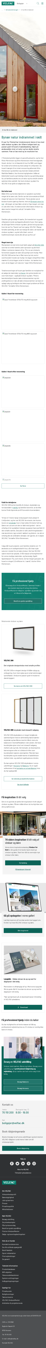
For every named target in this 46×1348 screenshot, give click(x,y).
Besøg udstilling (8, 1219)
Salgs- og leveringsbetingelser (13, 1234)
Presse (4, 1203)
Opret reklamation (9, 1253)
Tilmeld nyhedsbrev (23, 1173)
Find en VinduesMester (10, 1231)
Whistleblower (7, 1209)
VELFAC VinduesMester (11, 1300)
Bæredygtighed (8, 1197)
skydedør (12, 523)
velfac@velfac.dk (12, 1339)
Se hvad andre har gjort (12, 10)
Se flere (23, 486)
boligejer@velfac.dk (13, 1123)
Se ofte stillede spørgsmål (12, 1247)
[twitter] (17, 1163)
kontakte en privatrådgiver (27, 768)
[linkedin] (23, 1163)
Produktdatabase (8, 1269)
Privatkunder (7, 1291)
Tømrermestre (7, 1297)
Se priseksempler (8, 1222)
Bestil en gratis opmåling (11, 1228)
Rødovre (25, 766)
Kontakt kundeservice (10, 1244)
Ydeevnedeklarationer (10, 1275)
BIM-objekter (7, 1272)
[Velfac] (8, 3)
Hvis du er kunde (8, 1241)
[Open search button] (38, 3)
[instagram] (34, 1163)
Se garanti (6, 1259)
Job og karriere (8, 1200)
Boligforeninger (8, 1294)
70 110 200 (8, 1112)
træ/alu (15, 507)
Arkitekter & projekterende (12, 1303)
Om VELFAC (6, 1191)
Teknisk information (10, 1266)
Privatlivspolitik (8, 1206)
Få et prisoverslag (9, 1225)
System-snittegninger (10, 1278)
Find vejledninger (8, 1256)
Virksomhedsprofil (9, 1194)
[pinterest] (28, 1163)
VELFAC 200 (39, 245)
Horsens (17, 766)
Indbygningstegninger (10, 1281)
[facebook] (12, 1163)
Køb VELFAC (6, 1216)
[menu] (42, 3)
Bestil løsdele (7, 1250)
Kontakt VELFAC (7, 1343)
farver (23, 273)
